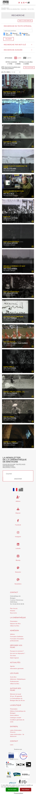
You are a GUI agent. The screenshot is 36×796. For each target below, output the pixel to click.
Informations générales (17, 668)
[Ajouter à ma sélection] (33, 97)
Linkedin (18, 548)
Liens (11, 744)
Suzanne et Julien (10, 141)
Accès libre (13, 677)
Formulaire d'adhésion (16, 636)
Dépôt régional (14, 658)
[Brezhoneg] (28, 2)
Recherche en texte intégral (18, 27)
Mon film (6, 217)
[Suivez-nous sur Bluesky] (18, 556)
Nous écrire (13, 613)
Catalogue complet (15, 717)
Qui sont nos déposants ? (17, 653)
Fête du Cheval (9, 417)
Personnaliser (18, 793)
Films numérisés (12, 62)
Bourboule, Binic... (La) (11, 91)
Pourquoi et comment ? (17, 651)
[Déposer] (22, 2)
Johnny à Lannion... (10, 441)
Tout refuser (25, 789)
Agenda (12, 666)
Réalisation (24, 33)
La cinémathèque (18, 617)
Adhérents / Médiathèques (17, 679)
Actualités (15, 662)
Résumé (14, 33)
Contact (14, 592)
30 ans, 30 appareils (16, 696)
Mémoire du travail (15, 694)
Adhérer (12, 634)
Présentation (13, 621)
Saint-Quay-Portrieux (11, 241)
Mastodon (18, 572)
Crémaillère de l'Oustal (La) (14, 391)
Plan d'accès (13, 608)
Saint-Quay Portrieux (11, 291)
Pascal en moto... (9, 117)
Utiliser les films (14, 625)
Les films (14, 673)
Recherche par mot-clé (18, 45)
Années (27, 35)
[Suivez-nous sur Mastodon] (18, 568)
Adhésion (14, 630)
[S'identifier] (24, 2)
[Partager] (26, 2)
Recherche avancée (18, 50)
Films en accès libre (27, 62)
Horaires (12, 610)
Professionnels (14, 681)
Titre (6, 33)
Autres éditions (14, 715)
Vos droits (13, 655)
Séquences (8, 35)
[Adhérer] (19, 2)
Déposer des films (15, 623)
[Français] (15, 489)
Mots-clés (19, 35)
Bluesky (18, 560)
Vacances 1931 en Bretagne (13, 317)
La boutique (15, 705)
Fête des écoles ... (10, 341)
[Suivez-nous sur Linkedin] (18, 545)
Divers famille (8, 367)
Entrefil (14, 726)
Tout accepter (12, 789)
